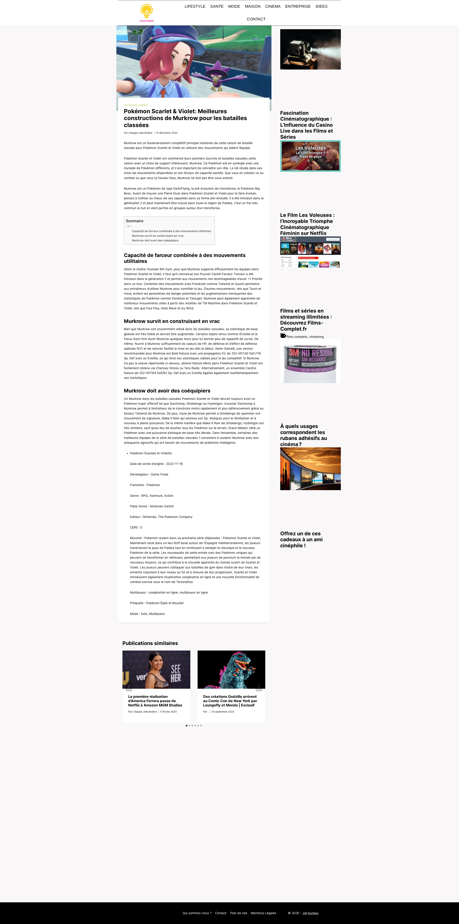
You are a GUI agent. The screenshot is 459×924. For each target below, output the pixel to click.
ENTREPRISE (298, 6)
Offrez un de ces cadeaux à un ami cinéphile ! (301, 539)
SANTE (217, 6)
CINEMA (273, 6)
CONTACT (256, 19)
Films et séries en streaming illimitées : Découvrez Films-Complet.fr (306, 320)
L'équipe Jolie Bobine (140, 132)
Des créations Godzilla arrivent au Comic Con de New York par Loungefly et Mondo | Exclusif (230, 700)
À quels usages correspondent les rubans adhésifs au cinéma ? (303, 435)
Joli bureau (310, 913)
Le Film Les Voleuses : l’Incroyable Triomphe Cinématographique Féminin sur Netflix (307, 224)
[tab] (187, 726)
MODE (234, 6)
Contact (220, 913)
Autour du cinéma (136, 105)
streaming (316, 337)
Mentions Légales (263, 913)
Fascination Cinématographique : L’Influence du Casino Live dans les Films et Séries (306, 125)
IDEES (322, 6)
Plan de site (238, 913)
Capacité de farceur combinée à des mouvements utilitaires (171, 231)
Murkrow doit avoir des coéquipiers (155, 240)
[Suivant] (259, 686)
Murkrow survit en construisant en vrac (158, 235)
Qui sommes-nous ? (197, 913)
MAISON (253, 6)
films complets (297, 337)
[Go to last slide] (129, 686)
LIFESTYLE (195, 6)
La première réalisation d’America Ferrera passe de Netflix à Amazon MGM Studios (155, 700)
